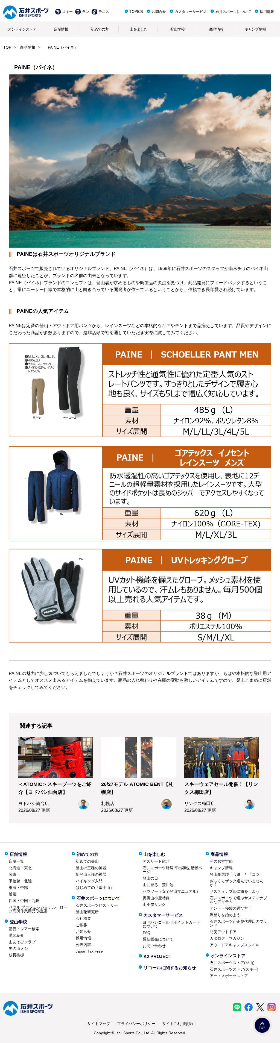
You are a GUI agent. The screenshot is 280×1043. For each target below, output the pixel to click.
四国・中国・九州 (24, 900)
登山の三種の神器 (91, 868)
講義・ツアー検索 (24, 929)
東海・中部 (18, 887)
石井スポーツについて (233, 12)
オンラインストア (22, 29)
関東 (12, 874)
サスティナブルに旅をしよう (234, 891)
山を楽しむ (138, 29)
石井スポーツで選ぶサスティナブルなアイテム (238, 900)
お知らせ (83, 931)
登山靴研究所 (87, 912)
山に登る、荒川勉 (158, 885)
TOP (7, 47)
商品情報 (216, 29)
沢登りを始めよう (225, 915)
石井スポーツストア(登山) (232, 962)
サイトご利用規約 (177, 1023)
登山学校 (177, 29)
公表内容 (83, 944)
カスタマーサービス (191, 12)
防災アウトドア (223, 932)
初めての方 (100, 29)
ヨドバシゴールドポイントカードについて (171, 924)
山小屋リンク (154, 904)
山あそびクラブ (22, 942)
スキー (67, 12)
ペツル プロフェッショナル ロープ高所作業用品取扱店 (38, 909)
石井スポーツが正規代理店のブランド (238, 923)
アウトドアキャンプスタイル (234, 945)
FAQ (146, 932)
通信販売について (158, 939)
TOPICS (136, 12)
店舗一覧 (16, 861)
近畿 (12, 894)
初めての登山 (87, 861)
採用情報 (267, 12)
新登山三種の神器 (91, 874)
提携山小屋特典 (156, 898)
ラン (85, 12)
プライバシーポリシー (136, 1023)
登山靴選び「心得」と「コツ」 (236, 874)
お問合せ (159, 12)
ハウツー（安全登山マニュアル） (171, 891)
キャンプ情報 (255, 29)
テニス (103, 12)
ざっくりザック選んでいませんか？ (236, 883)
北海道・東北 (20, 868)
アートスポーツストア (229, 976)
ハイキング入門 (89, 881)
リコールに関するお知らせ (170, 967)
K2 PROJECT (157, 956)
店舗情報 (61, 29)
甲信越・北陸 (20, 881)
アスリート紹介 (156, 861)
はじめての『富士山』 (95, 887)
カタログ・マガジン (227, 938)
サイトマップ (98, 1023)
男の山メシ (18, 948)
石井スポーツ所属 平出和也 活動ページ (172, 870)
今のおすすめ (221, 861)
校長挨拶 (16, 955)
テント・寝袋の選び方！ (231, 908)
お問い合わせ (154, 946)
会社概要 (83, 918)
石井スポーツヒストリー (97, 905)
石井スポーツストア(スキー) (234, 969)
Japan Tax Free (89, 951)
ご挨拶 (81, 925)
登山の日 (150, 878)
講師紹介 (16, 935)
